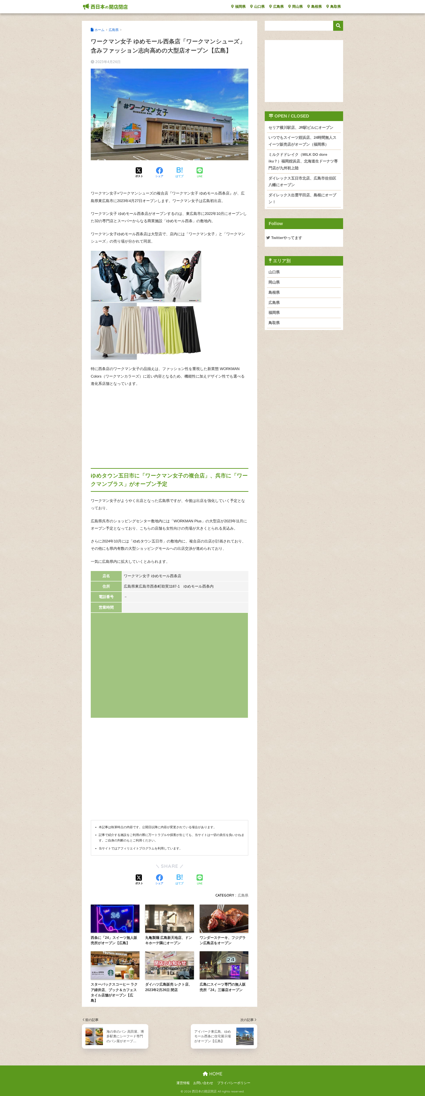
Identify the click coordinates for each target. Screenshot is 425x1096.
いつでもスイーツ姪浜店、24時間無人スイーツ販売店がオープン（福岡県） (302, 141)
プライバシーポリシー (233, 1083)
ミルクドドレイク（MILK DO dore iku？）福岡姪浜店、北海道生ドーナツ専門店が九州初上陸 (303, 161)
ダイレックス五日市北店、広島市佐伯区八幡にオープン (302, 181)
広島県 (278, 6)
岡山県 (297, 6)
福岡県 (240, 6)
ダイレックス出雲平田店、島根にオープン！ (302, 198)
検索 (338, 26)
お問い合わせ (203, 1083)
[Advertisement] (169, 424)
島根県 (316, 6)
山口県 (259, 6)
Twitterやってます (286, 238)
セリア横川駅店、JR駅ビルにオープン (301, 127)
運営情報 (183, 1083)
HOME (215, 1074)
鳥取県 (335, 6)
